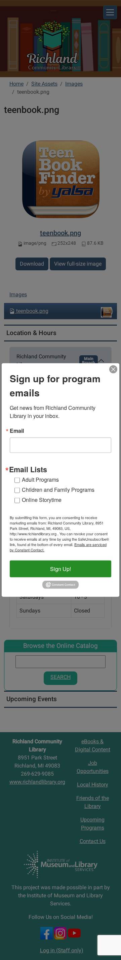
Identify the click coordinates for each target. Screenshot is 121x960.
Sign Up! (60, 569)
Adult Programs (40, 479)
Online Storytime (42, 500)
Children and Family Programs (58, 489)
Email (17, 430)
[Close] (113, 369)
